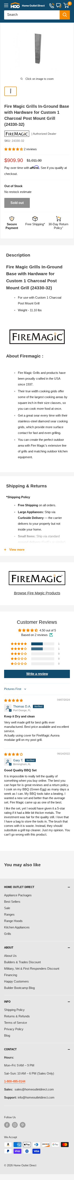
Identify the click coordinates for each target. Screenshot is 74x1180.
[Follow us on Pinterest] (22, 1125)
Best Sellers (12, 901)
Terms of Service (15, 1022)
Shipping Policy (14, 1010)
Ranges (9, 914)
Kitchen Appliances (17, 927)
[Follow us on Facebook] (7, 1125)
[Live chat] (58, 5)
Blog (7, 1035)
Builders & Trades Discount (22, 962)
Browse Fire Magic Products (37, 593)
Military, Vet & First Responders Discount (31, 968)
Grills (7, 933)
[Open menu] (6, 5)
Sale (7, 908)
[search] (32, 14)
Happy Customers (16, 981)
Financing (10, 975)
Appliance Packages (18, 895)
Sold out (17, 203)
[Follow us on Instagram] (15, 1125)
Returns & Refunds (17, 1016)
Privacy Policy (13, 1029)
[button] (14, 149)
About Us (10, 955)
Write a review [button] (37, 674)
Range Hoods (13, 921)
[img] (13, 700)
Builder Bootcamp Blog (19, 988)
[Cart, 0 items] (66, 5)
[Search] (65, 14)
